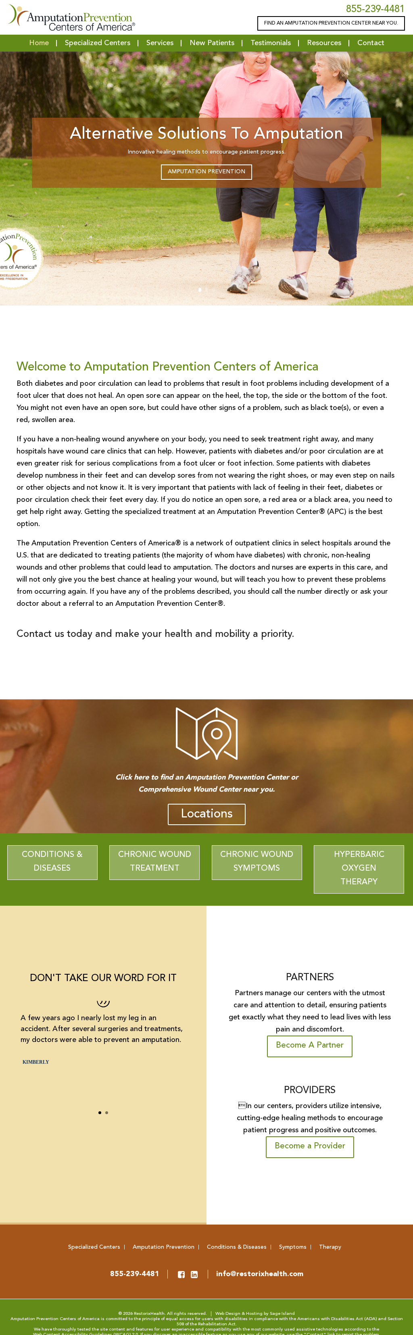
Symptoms (293, 1247)
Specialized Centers (97, 43)
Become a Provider (310, 1146)
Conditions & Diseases (52, 862)
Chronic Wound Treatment (154, 862)
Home (39, 43)
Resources (324, 43)
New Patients (212, 43)
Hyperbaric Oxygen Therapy (359, 868)
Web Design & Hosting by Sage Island (255, 1314)
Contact (370, 43)
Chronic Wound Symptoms (256, 862)
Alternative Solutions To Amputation (206, 134)
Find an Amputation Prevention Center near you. (331, 23)
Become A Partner (310, 1046)
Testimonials (270, 43)
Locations (207, 814)
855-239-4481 (375, 10)
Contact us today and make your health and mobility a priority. (155, 634)
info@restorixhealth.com (259, 1274)
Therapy (330, 1247)
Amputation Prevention (206, 172)
